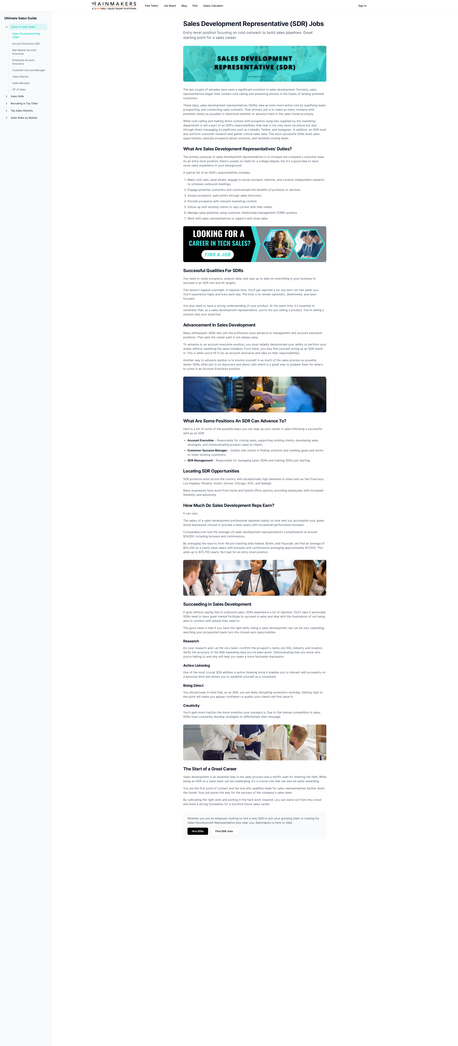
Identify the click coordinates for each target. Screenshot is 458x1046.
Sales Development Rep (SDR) (26, 35)
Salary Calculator (213, 5)
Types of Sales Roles (23, 26)
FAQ (195, 5)
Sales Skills (17, 96)
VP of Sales (19, 89)
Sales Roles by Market (24, 117)
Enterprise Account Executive (23, 62)
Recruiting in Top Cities (24, 103)
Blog (184, 5)
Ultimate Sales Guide (20, 18)
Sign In (362, 5)
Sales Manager (21, 82)
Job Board (170, 5)
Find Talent (151, 5)
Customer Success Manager (28, 70)
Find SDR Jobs (224, 831)
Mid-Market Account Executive (24, 52)
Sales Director (20, 76)
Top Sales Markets (22, 110)
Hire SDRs (198, 831)
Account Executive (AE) (26, 43)
